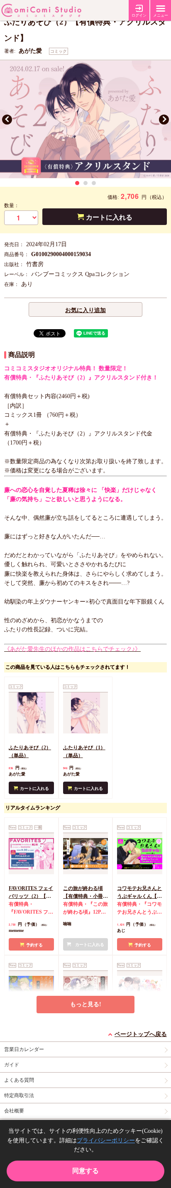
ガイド (11, 1065)
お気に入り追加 (85, 310)
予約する (34, 945)
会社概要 (14, 1111)
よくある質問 (19, 1080)
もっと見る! (85, 1004)
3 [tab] (94, 183)
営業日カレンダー (24, 1049)
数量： (11, 205)
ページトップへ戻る (141, 1034)
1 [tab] (77, 183)
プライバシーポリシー (106, 1140)
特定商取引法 (19, 1095)
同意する (85, 1170)
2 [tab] (85, 183)
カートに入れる (109, 217)
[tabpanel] (85, 119)
